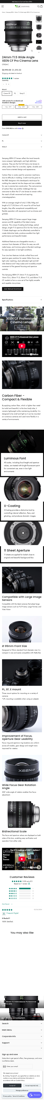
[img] (7, 910)
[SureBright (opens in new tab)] (39, 101)
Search (5, 1023)
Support (6, 1042)
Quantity (5, 80)
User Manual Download (12, 289)
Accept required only (31, 1085)
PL (15, 93)
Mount (4, 89)
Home (3, 12)
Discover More (22, 327)
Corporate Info (9, 1036)
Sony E (22, 93)
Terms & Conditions (19, 1096)
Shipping (5, 73)
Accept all (12, 1085)
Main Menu (7, 1030)
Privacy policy (7, 1096)
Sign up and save (10, 1054)
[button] (7, 78)
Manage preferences (22, 1090)
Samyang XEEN (10, 12)
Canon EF (7, 93)
